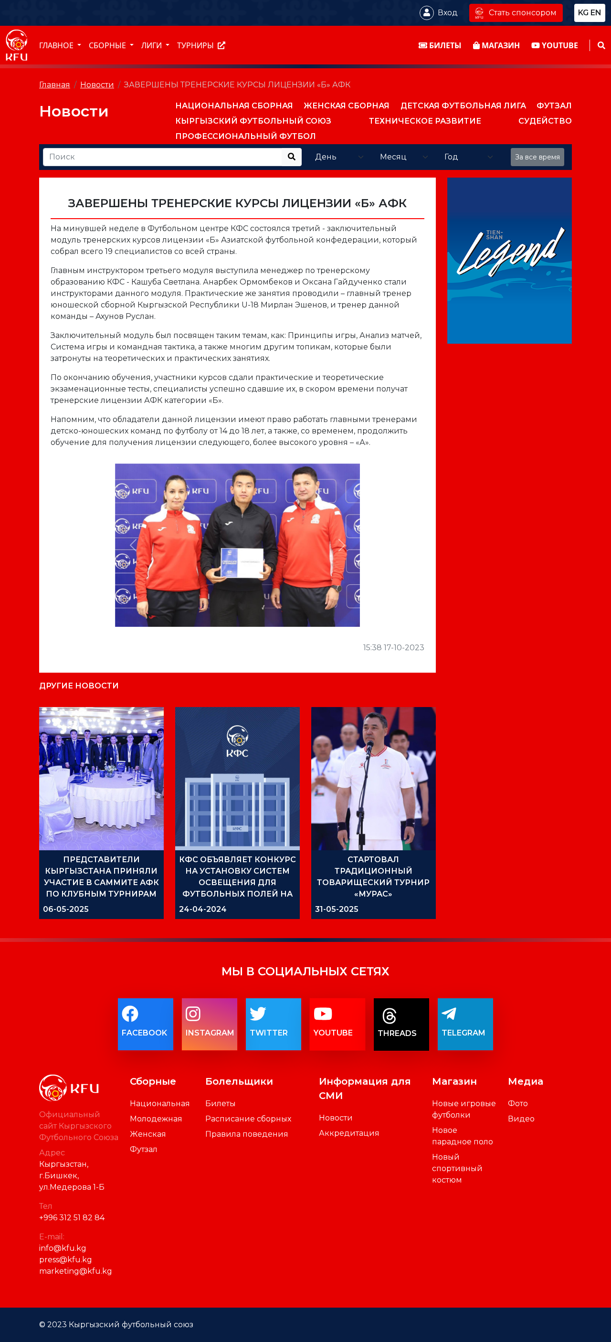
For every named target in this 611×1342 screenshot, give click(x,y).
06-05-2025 (66, 909)
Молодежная (156, 1118)
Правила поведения (246, 1134)
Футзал (144, 1149)
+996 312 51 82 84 (72, 1217)
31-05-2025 (336, 909)
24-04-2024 (203, 909)
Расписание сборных (248, 1118)
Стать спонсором (523, 12)
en (595, 12)
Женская (148, 1134)
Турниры (196, 45)
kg (583, 12)
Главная (54, 84)
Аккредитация (349, 1133)
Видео (521, 1118)
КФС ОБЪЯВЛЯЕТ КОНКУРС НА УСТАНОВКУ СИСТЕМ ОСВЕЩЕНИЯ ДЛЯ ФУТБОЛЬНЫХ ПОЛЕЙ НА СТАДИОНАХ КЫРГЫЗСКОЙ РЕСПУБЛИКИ (237, 894)
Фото (518, 1103)
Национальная (160, 1103)
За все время (537, 157)
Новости (97, 84)
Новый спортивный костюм (457, 1168)
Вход (448, 12)
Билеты (220, 1103)
